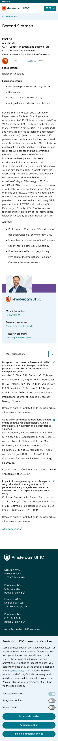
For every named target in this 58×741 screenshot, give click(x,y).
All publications (10, 529)
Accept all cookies (29, 716)
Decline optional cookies (29, 734)
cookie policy (16, 671)
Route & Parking (13, 593)
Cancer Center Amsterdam (20, 326)
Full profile (11, 315)
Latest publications (15, 354)
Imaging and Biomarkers (19, 338)
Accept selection (29, 725)
